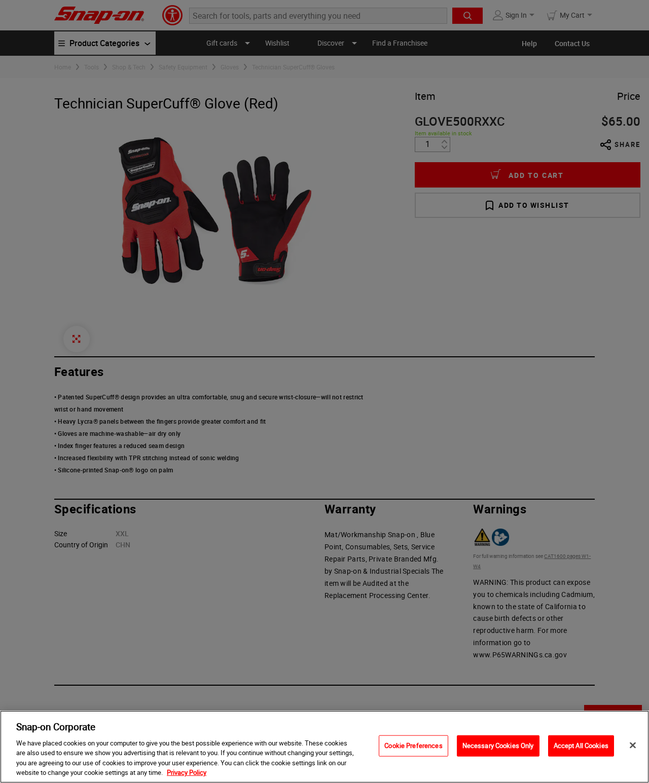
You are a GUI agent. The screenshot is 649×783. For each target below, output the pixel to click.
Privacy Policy (186, 772)
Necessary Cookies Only (498, 745)
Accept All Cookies (581, 745)
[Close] (633, 745)
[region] (324, 747)
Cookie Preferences (413, 745)
